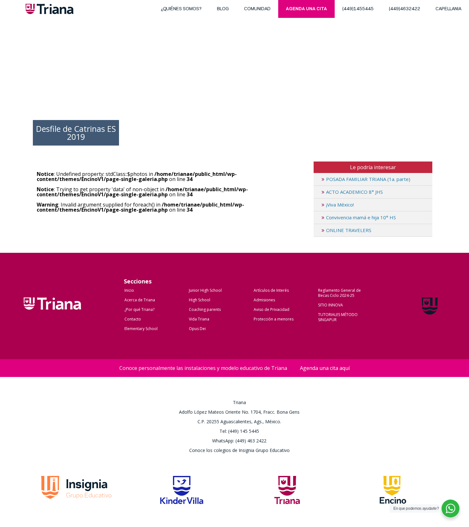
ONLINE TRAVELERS (348, 230)
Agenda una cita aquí (325, 368)
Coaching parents (205, 309)
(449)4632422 (404, 9)
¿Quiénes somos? (181, 9)
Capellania (448, 9)
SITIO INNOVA (330, 305)
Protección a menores (274, 319)
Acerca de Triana (139, 300)
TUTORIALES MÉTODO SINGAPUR (338, 317)
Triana (49, 10)
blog (223, 9)
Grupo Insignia (76, 492)
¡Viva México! (340, 204)
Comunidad (257, 9)
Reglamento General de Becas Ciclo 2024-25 (339, 293)
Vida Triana (199, 319)
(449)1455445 (358, 9)
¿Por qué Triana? (139, 309)
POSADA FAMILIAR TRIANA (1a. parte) (368, 179)
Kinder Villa (181, 492)
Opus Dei (197, 328)
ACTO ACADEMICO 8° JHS (354, 192)
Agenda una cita (306, 9)
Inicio (129, 290)
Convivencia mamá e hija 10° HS (361, 217)
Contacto (132, 319)
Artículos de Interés (271, 290)
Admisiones (264, 300)
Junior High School (205, 290)
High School (199, 300)
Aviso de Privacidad (271, 309)
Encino (393, 492)
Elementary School (141, 328)
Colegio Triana (52, 310)
